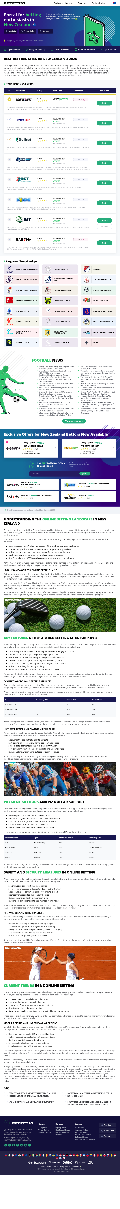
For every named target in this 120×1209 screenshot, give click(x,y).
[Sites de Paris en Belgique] (47, 1155)
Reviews (46, 31)
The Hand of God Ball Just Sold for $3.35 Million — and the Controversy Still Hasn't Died (97, 379)
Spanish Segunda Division (23, 332)
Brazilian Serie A (62, 301)
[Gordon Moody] (67, 1162)
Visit (104, 103)
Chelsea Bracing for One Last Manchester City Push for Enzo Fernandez (55, 393)
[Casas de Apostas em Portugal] (98, 1155)
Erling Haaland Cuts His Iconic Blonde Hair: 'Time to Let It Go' (97, 388)
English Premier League (26, 280)
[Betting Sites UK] (6, 1155)
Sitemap (49, 1167)
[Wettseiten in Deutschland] (67, 1155)
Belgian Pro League (63, 290)
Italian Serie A (22, 311)
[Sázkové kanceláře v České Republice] (108, 1155)
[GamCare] (54, 1162)
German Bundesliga (25, 301)
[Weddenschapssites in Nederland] (64, 1155)
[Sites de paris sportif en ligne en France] (43, 1155)
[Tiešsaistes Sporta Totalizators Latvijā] (57, 1158)
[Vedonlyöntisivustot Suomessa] (50, 1155)
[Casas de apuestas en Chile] (87, 1155)
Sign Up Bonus (60, 1128)
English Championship (26, 290)
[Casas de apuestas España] (77, 1155)
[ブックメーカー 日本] (64, 1158)
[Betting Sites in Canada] (23, 1155)
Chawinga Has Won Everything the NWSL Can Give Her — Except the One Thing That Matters (56, 398)
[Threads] (21, 1145)
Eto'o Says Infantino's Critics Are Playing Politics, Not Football (96, 367)
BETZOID (79, 100)
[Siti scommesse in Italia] (40, 1155)
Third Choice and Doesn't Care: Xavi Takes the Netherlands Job (55, 380)
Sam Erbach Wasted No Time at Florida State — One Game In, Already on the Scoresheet (54, 404)
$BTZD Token (58, 1167)
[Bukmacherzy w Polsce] (104, 1155)
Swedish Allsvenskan (103, 322)
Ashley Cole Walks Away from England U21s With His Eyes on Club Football (56, 367)
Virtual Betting (43, 1130)
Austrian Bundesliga (102, 280)
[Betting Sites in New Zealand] (26, 1155)
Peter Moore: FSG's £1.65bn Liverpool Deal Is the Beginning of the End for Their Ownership (98, 410)
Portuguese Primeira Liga (63, 280)
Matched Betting (44, 1132)
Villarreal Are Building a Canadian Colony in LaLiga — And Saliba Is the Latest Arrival (56, 414)
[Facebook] (13, 1145)
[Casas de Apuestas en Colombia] (91, 1155)
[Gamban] (80, 1162)
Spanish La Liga (23, 322)
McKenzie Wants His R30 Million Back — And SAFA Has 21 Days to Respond (56, 409)
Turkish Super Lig (63, 322)
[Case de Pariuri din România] (111, 1155)
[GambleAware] (37, 1162)
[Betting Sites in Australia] (16, 1155)
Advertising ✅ (76, 1167)
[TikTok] (29, 1145)
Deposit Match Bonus (83, 1135)
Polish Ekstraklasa (102, 290)
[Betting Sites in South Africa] (36, 1155)
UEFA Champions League (27, 269)
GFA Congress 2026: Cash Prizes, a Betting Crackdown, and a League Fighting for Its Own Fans (97, 404)
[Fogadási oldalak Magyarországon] (115, 1155)
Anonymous (42, 1128)
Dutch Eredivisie (62, 269)
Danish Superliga (63, 343)
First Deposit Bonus (62, 1130)
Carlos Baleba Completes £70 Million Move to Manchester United (56, 384)
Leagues (42, 1167)
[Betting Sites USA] (13, 1155)
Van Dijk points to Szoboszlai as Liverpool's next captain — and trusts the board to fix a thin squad (98, 373)
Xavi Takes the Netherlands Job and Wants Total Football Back (56, 388)
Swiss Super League (63, 311)
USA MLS (97, 269)
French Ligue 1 (22, 343)
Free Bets (58, 1135)
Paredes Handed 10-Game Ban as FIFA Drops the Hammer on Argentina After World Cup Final (96, 398)
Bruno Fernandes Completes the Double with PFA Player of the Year (55, 372)
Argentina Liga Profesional (61, 332)
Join (84, 473)
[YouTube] (25, 1145)
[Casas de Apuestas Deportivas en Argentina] (84, 1155)
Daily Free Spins (81, 1132)
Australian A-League (102, 311)
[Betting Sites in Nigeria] (33, 1155)
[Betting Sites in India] (19, 1155)
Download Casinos (81, 1130)
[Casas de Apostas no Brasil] (101, 1155)
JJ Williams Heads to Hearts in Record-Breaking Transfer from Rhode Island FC (54, 376)
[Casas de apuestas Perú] (94, 1155)
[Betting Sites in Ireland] (9, 1155)
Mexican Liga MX (100, 301)
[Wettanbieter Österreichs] (70, 1155)
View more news (73, 421)
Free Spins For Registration (85, 1139)
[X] (9, 1145)
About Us (67, 1167)
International (79, 1128)
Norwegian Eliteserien (103, 332)
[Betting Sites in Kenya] (30, 1155)
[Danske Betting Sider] (60, 1155)
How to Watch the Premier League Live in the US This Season (97, 384)
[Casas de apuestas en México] (81, 1155)
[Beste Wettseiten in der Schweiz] (74, 1155)
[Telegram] (5, 1145)
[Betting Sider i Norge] (57, 1155)
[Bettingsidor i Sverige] (53, 1155)
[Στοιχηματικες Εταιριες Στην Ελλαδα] (60, 1158)
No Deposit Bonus (62, 1132)
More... (96, 343)
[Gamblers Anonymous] (90, 1162)
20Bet (106, 227)
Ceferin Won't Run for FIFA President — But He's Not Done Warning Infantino (98, 393)
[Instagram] (17, 1145)
